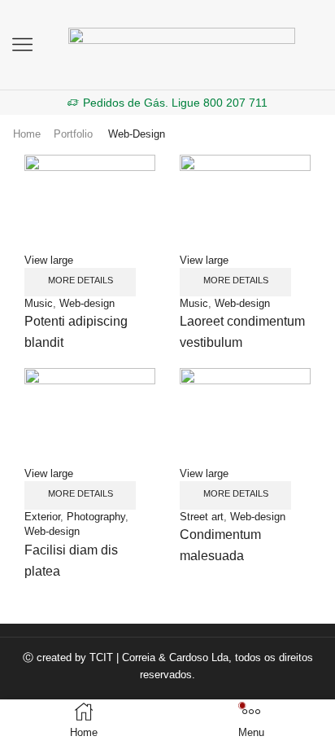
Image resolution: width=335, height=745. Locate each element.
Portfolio (73, 134)
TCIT (101, 657)
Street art (202, 517)
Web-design (87, 303)
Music (38, 303)
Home (27, 134)
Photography (96, 517)
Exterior (42, 517)
